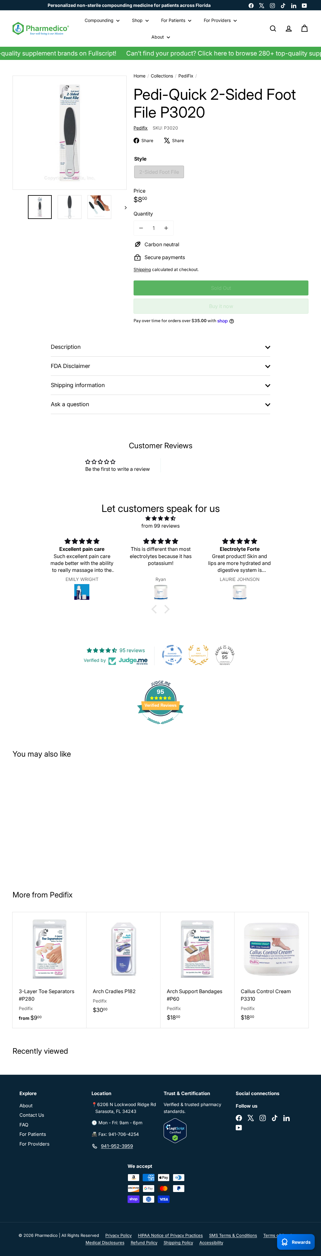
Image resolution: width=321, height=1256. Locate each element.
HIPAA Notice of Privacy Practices (170, 1235)
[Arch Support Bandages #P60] (197, 969)
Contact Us (31, 1115)
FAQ (23, 1125)
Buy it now (221, 306)
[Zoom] (69, 132)
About (158, 37)
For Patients (174, 20)
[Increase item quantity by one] (166, 228)
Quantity (143, 213)
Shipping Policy (178, 1242)
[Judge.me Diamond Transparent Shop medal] (172, 655)
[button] (155, 609)
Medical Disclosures (105, 1242)
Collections (162, 75)
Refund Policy (144, 1242)
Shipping (142, 269)
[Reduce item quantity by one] (141, 228)
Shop (138, 20)
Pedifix (61, 894)
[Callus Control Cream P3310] (271, 969)
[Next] (123, 207)
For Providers (218, 20)
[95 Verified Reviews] (160, 727)
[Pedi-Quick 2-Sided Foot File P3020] (37, 821)
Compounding (100, 20)
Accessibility (211, 1242)
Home (139, 75)
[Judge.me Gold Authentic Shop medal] (198, 655)
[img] (160, 518)
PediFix (185, 75)
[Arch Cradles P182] (123, 966)
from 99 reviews (160, 526)
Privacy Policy (118, 1235)
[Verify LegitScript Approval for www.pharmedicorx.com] (196, 1130)
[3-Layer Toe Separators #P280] (50, 970)
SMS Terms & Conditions (233, 1235)
